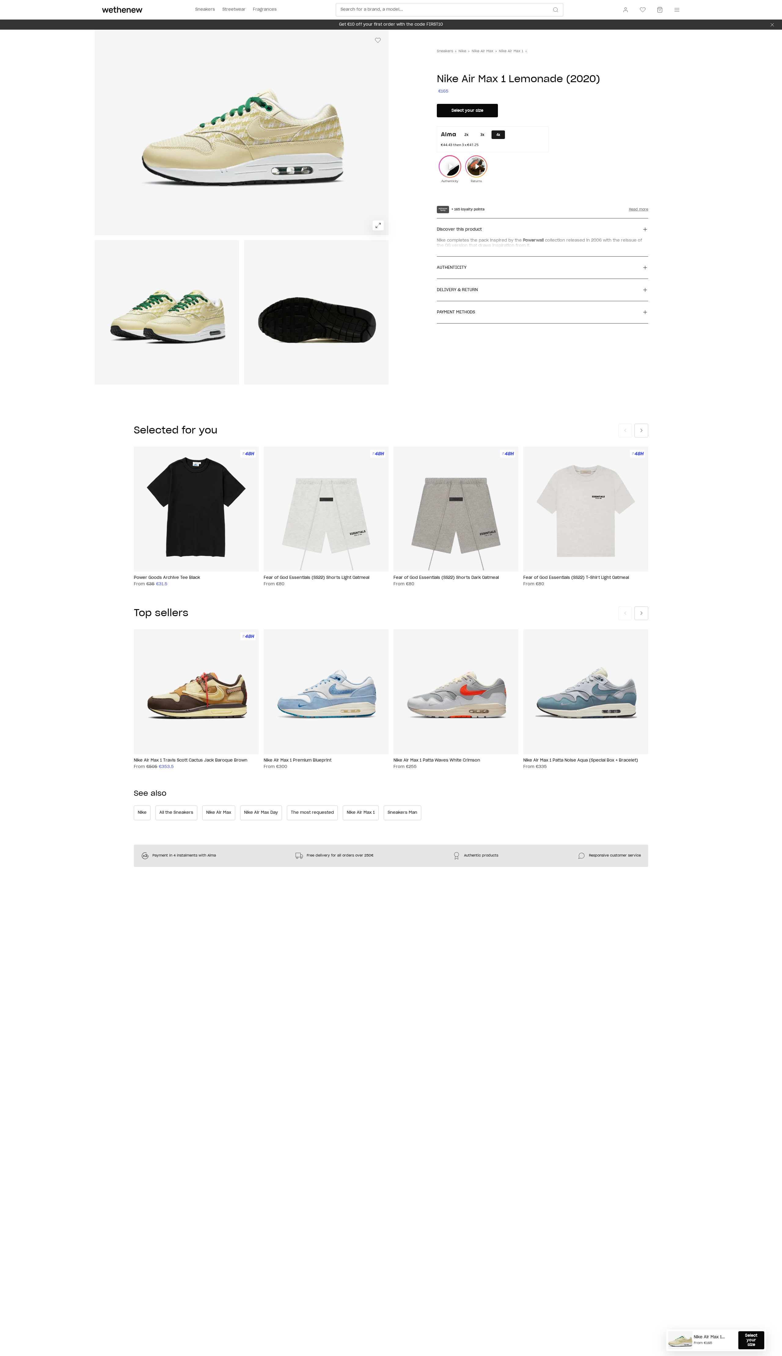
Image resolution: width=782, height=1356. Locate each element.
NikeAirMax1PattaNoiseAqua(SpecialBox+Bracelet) (580, 760)
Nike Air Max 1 (511, 51)
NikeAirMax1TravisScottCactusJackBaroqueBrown (190, 760)
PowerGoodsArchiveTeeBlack (167, 578)
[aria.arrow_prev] (625, 430)
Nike (462, 51)
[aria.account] (625, 9)
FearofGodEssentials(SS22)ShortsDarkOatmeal (446, 578)
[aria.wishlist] (642, 9)
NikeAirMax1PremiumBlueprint (297, 760)
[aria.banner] (772, 24)
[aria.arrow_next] (641, 430)
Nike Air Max (482, 51)
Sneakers (445, 51)
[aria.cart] (659, 9)
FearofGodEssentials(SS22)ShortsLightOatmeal (316, 578)
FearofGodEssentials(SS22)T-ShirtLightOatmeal (576, 578)
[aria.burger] (675, 9)
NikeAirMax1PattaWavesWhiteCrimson (436, 760)
